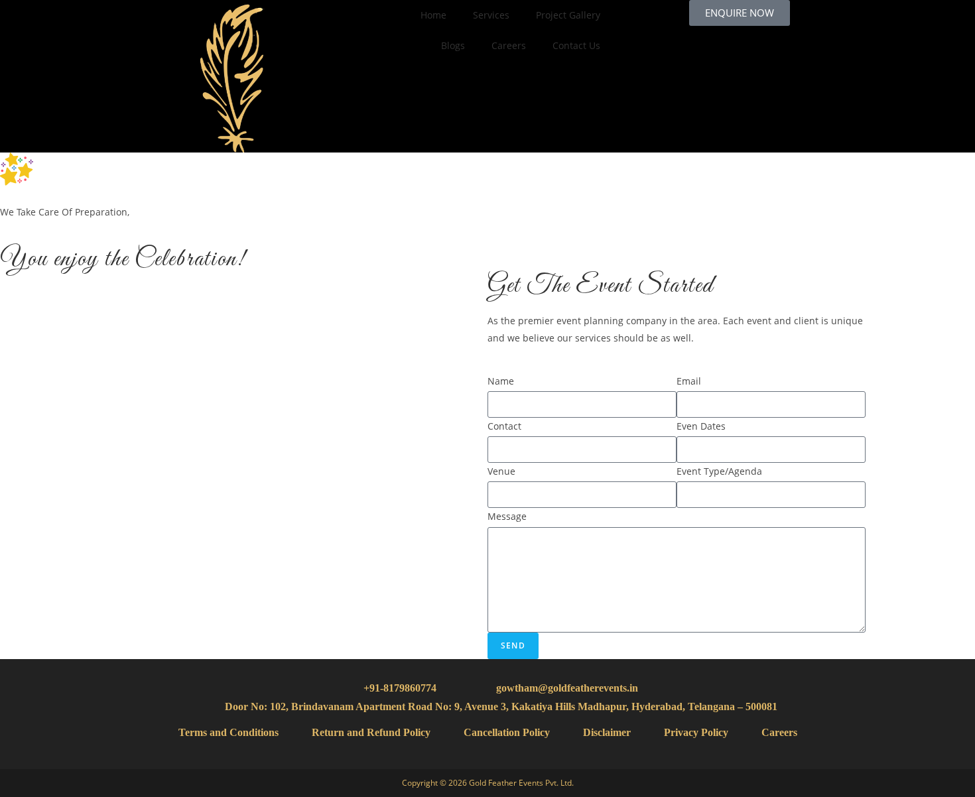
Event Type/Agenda (719, 471)
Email (689, 381)
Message (507, 516)
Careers (508, 45)
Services (491, 15)
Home (433, 15)
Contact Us (576, 45)
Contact (504, 426)
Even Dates (701, 426)
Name (500, 381)
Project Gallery (568, 15)
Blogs (453, 45)
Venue (501, 471)
